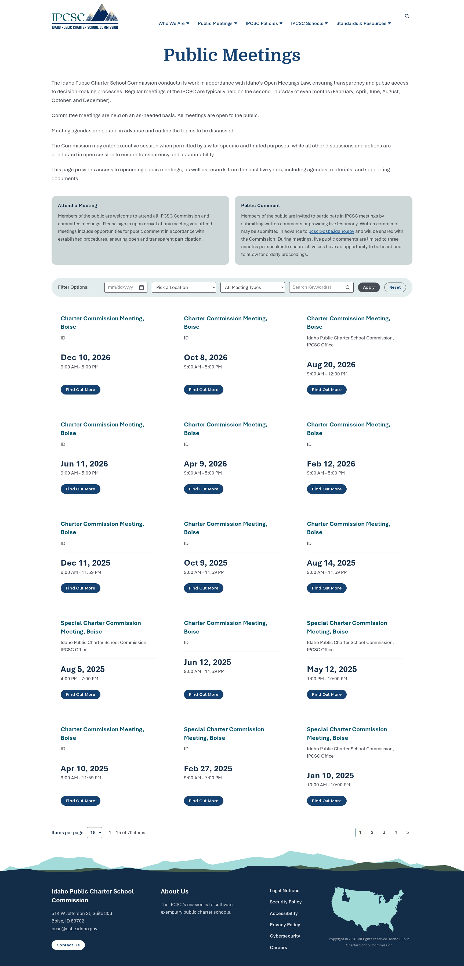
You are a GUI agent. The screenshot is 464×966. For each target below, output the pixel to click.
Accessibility (284, 913)
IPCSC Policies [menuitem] (262, 23)
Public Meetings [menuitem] (215, 23)
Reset (395, 287)
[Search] (407, 16)
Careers (278, 947)
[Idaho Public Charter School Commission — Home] (85, 16)
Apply (369, 287)
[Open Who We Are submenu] (188, 23)
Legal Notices (284, 890)
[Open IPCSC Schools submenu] (327, 23)
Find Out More (80, 389)
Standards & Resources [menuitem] (361, 23)
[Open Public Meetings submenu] (236, 23)
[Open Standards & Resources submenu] (390, 23)
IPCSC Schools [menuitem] (307, 23)
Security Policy (286, 902)
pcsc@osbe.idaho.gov (331, 231)
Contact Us (68, 945)
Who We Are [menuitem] (171, 23)
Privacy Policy (285, 925)
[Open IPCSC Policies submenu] (282, 23)
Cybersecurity (285, 936)
